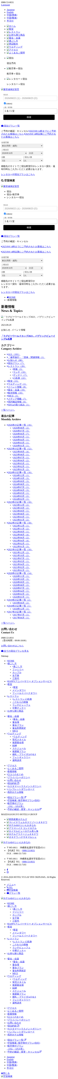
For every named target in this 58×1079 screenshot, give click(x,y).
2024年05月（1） (21, 493)
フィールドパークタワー (24, 693)
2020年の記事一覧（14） (20, 573)
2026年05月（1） (21, 437)
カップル (16, 672)
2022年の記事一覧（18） (20, 523)
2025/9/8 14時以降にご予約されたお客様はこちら (26, 252)
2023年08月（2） (21, 514)
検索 (29, 117)
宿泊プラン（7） (16, 363)
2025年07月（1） (21, 457)
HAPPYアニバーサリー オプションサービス (30, 681)
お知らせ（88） (16, 360)
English (10, 12)
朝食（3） (18, 369)
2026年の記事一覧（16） (20, 425)
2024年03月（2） (21, 496)
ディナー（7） (20, 375)
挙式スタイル (19, 739)
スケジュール (19, 748)
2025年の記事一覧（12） (20, 448)
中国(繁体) (12, 18)
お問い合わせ (14, 780)
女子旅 (15, 675)
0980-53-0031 (28, 850)
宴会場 (15, 722)
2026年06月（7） (21, 434)
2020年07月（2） (21, 588)
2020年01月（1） (21, 597)
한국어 (10, 21)
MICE (15, 731)
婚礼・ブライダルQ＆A (24, 754)
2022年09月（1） (21, 532)
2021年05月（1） (21, 561)
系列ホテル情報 (15, 792)
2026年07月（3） (21, 431)
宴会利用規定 (19, 728)
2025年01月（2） (21, 469)
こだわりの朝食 (20, 702)
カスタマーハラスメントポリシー (24, 786)
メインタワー (19, 690)
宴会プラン (18, 725)
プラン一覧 (14, 893)
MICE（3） (13, 396)
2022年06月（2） (21, 537)
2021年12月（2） (21, 552)
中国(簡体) (12, 15)
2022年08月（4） (21, 534)
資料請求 (16, 760)
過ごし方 (12, 663)
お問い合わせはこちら (12, 646)
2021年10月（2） (21, 555)
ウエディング (14, 733)
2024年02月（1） (21, 499)
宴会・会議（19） (17, 390)
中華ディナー (19, 708)
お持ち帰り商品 (15, 711)
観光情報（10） (16, 393)
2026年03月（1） (21, 443)
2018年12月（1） (21, 609)
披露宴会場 (18, 742)
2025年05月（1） (21, 463)
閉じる (6, 1073)
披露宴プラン (19, 751)
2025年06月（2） (21, 460)
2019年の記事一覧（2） (20, 600)
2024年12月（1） (21, 475)
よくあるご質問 (15, 768)
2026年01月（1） (21, 446)
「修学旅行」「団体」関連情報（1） (26, 357)
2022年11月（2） (21, 529)
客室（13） (13, 381)
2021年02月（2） (21, 567)
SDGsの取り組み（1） (19, 405)
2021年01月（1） (21, 570)
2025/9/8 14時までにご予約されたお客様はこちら (26, 246)
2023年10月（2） (21, 508)
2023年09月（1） (21, 511)
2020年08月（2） (21, 585)
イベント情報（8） (17, 387)
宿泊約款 (12, 783)
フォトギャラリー (21, 757)
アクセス (12, 765)
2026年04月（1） (21, 440)
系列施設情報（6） (17, 402)
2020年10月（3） (21, 579)
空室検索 (13, 890)
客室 (10, 684)
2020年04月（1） (21, 591)
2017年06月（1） (21, 618)
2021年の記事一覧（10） (20, 549)
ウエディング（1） (17, 384)
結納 (14, 745)
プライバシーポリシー (19, 777)
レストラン (13, 696)
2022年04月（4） (21, 540)
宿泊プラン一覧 (11, 126)
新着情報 (12, 771)
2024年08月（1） (21, 484)
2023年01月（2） (21, 520)
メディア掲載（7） (17, 399)
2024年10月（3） (21, 478)
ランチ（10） (20, 372)
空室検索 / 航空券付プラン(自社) (24, 800)
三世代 (15, 678)
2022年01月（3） (21, 546)
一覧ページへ (8, 410)
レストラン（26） (17, 366)
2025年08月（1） (21, 454)
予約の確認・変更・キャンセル (23, 809)
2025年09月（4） (21, 451)
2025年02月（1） (21, 466)
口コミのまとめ (15, 774)
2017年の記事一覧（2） (20, 612)
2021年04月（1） (21, 564)
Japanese (11, 9)
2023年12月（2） (21, 505)
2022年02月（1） (21, 543)
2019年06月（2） (21, 603)
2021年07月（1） (21, 558)
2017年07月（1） (21, 615)
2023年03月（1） (21, 517)
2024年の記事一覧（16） (20, 472)
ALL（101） (14, 354)
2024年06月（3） (21, 490)
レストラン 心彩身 (22, 699)
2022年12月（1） (21, 526)
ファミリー (18, 669)
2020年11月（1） (21, 576)
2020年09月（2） (21, 582)
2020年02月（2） (21, 594)
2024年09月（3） (21, 481)
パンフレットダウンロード (21, 789)
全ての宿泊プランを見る (16, 651)
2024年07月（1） (21, 487)
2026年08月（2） (21, 428)
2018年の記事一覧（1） (20, 606)
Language (5, 5)
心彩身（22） (20, 378)
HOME (12, 297)
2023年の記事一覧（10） (20, 502)
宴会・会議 (13, 716)
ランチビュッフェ (21, 705)
